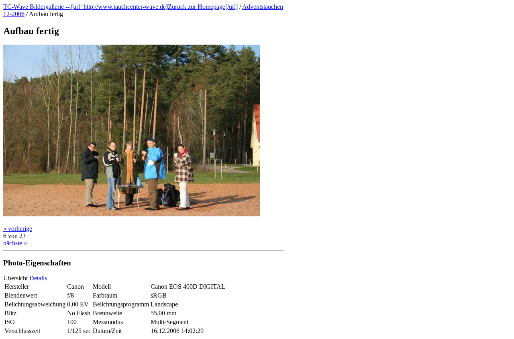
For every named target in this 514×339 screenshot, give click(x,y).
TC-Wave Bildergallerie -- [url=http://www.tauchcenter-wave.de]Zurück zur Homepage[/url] (120, 6)
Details (38, 278)
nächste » (15, 243)
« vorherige (17, 228)
